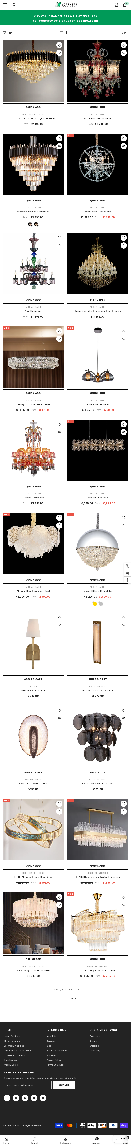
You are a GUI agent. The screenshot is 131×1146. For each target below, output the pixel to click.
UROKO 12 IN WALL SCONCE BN (97, 783)
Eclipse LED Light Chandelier (98, 591)
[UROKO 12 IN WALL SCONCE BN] (97, 736)
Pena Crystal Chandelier (98, 211)
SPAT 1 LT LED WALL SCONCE (33, 783)
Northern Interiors (33, 114)
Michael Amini (97, 114)
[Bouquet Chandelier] (97, 450)
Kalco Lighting (97, 686)
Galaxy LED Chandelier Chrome (33, 404)
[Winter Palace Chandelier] (97, 71)
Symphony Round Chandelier (33, 211)
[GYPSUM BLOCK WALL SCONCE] (97, 643)
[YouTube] (43, 1098)
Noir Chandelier (33, 310)
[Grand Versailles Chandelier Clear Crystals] (97, 263)
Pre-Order (97, 299)
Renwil (33, 686)
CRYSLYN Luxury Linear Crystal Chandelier (97, 877)
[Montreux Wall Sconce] (33, 643)
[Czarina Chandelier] (33, 450)
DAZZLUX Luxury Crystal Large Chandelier (33, 118)
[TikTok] (34, 1098)
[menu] (5, 5)
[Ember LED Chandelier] (97, 357)
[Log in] (117, 5)
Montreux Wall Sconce (33, 690)
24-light (30, 224)
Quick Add (33, 107)
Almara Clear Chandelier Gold (33, 591)
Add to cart (33, 679)
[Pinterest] (25, 1098)
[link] (35, 1140)
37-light (36, 224)
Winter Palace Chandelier (97, 118)
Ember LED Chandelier (97, 404)
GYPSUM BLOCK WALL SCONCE (97, 690)
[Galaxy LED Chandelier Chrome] (33, 357)
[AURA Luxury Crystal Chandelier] (33, 923)
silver (100, 603)
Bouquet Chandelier (97, 497)
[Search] (14, 5)
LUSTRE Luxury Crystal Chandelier (97, 970)
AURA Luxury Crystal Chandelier (33, 970)
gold (94, 603)
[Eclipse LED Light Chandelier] (97, 543)
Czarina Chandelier (33, 497)
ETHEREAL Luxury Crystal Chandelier (33, 877)
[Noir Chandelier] (33, 263)
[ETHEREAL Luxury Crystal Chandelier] (33, 829)
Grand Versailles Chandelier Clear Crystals (97, 310)
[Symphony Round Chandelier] (33, 164)
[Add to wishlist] (59, 45)
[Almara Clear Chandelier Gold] (33, 543)
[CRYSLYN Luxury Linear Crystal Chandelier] (97, 829)
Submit (64, 1085)
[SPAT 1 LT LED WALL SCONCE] (33, 736)
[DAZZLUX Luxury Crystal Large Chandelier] (33, 71)
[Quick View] (59, 53)
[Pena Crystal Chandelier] (97, 164)
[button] (61, 33)
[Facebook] (7, 1098)
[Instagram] (16, 1098)
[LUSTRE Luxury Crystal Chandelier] (97, 923)
